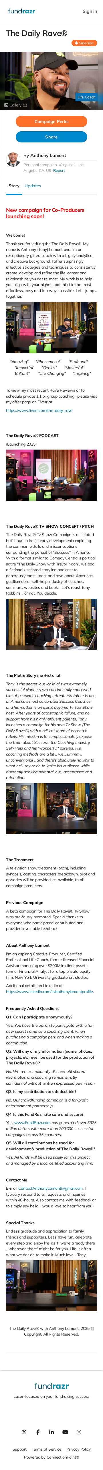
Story (14, 185)
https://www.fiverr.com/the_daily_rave (39, 410)
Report (59, 170)
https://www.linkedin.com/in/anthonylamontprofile (49, 991)
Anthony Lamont (48, 155)
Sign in (90, 11)
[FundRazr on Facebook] (37, 1432)
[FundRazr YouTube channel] (65, 1432)
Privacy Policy (78, 1449)
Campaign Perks (51, 121)
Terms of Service (47, 1449)
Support (20, 1449)
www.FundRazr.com (32, 1122)
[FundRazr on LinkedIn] (51, 1432)
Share (51, 137)
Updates (33, 185)
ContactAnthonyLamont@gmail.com (50, 1188)
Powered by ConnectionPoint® (51, 1457)
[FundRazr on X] (24, 1432)
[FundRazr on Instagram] (79, 1432)
